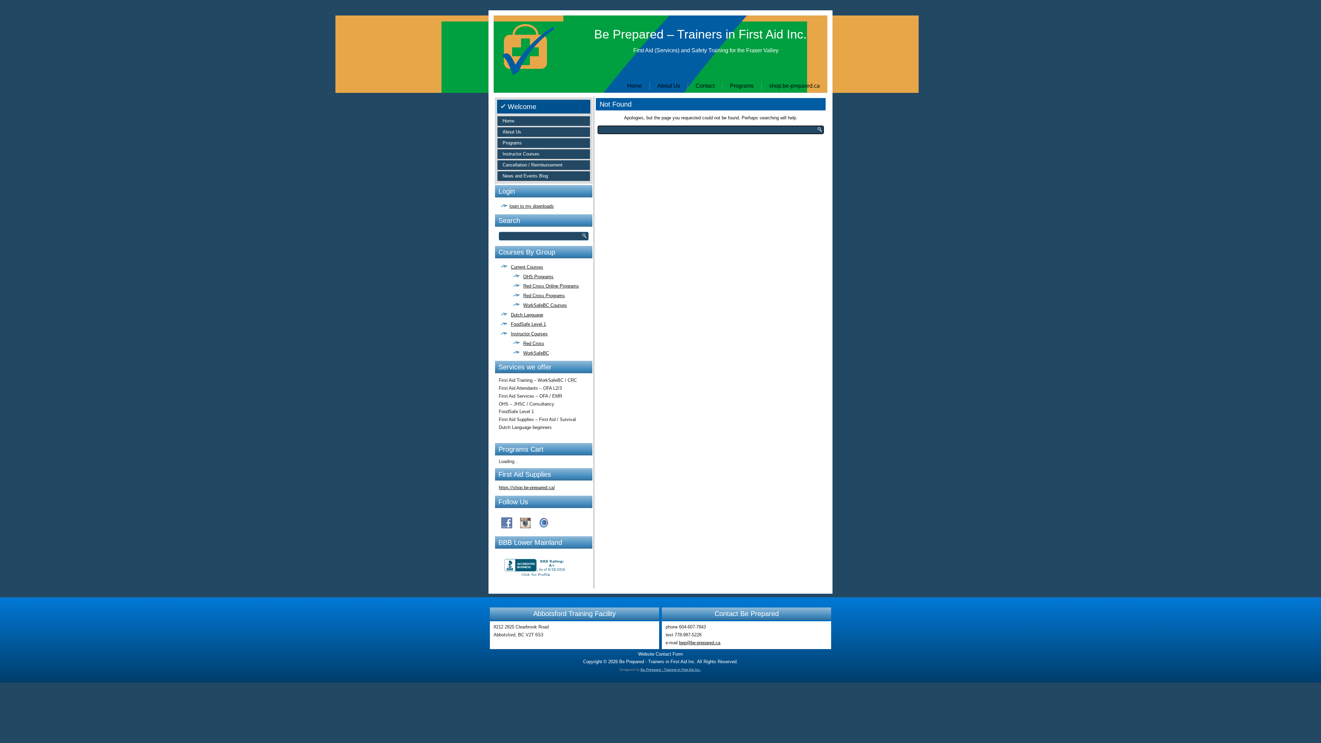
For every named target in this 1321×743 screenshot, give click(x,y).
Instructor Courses (521, 154)
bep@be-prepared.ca (699, 642)
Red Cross (533, 343)
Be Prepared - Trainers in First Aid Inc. (671, 669)
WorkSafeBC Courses (545, 305)
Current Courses (527, 267)
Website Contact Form (660, 654)
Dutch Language (527, 314)
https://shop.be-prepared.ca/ (527, 487)
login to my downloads (531, 206)
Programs (742, 86)
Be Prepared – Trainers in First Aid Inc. (700, 34)
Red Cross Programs (544, 295)
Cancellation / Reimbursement (532, 165)
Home (634, 86)
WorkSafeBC (536, 353)
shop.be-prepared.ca (794, 86)
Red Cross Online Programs (551, 286)
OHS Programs (538, 276)
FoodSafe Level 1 (528, 324)
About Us (668, 86)
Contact (705, 86)
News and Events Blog (525, 176)
